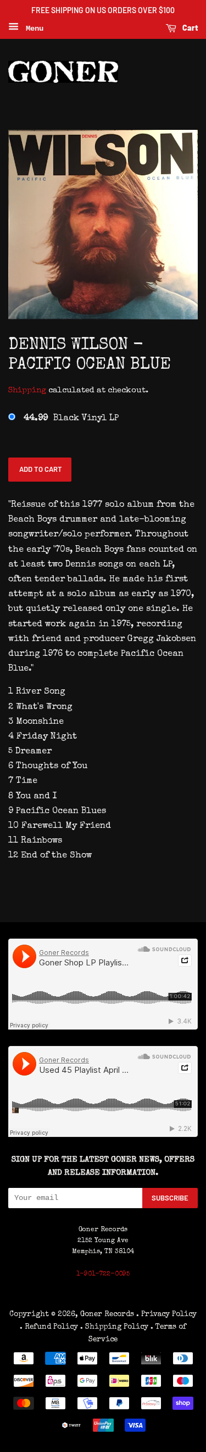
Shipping (27, 390)
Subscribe (170, 1197)
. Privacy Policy (166, 1314)
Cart (189, 27)
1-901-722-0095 (103, 1274)
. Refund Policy (49, 1327)
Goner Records (108, 1314)
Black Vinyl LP (71, 418)
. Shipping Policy (114, 1327)
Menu (32, 28)
